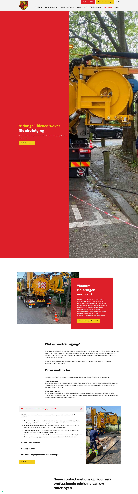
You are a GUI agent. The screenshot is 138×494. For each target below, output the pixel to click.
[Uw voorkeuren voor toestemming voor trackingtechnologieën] (2, 491)
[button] (118, 2)
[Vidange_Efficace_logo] (23, 5)
